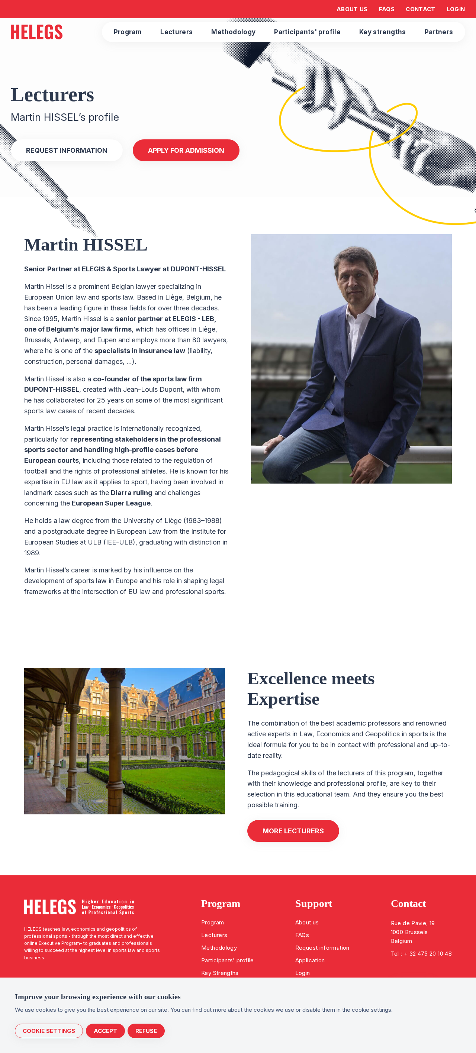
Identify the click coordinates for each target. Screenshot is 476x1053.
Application (310, 960)
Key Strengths (220, 972)
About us (307, 922)
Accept (105, 1030)
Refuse (146, 1030)
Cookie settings (49, 1030)
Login (302, 972)
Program (212, 922)
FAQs (302, 935)
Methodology (219, 947)
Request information (322, 947)
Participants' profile (227, 960)
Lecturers (214, 935)
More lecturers (293, 831)
